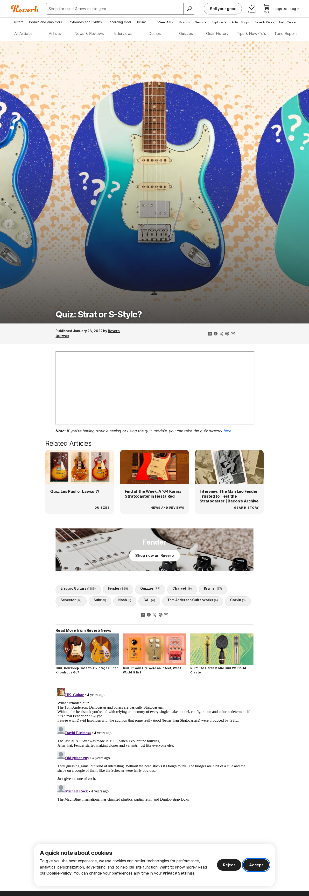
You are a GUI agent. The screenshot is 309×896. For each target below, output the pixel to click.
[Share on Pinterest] (227, 334)
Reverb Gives (264, 22)
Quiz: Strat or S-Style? (99, 314)
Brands (184, 22)
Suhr (100, 600)
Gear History (217, 33)
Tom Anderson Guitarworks (192, 600)
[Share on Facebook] (215, 334)
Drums (142, 22)
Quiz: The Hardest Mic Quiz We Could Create (218, 670)
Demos (154, 33)
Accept (256, 865)
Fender (118, 588)
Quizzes (186, 33)
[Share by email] (233, 334)
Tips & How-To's (251, 33)
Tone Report (285, 33)
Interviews (123, 33)
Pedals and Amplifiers (45, 22)
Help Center (288, 22)
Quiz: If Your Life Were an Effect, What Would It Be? (152, 670)
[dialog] (154, 865)
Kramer (213, 588)
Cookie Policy (58, 873)
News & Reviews (89, 33)
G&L (149, 600)
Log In (294, 9)
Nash (124, 600)
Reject (229, 865)
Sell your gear (223, 8)
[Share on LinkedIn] (210, 334)
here (227, 430)
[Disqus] (154, 746)
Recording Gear (119, 22)
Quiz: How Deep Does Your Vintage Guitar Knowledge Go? (87, 670)
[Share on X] (221, 334)
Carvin (238, 600)
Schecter (71, 600)
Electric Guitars (78, 588)
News (199, 22)
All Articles (23, 33)
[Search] (189, 8)
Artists (55, 33)
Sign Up (281, 9)
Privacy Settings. (179, 873)
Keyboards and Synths (85, 22)
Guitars (18, 22)
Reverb (114, 331)
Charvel (182, 588)
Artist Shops (241, 22)
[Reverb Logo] (25, 9)
